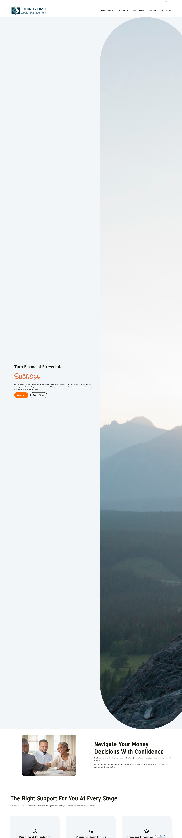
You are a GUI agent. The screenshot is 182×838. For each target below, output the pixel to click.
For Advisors (166, 2)
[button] (107, 11)
